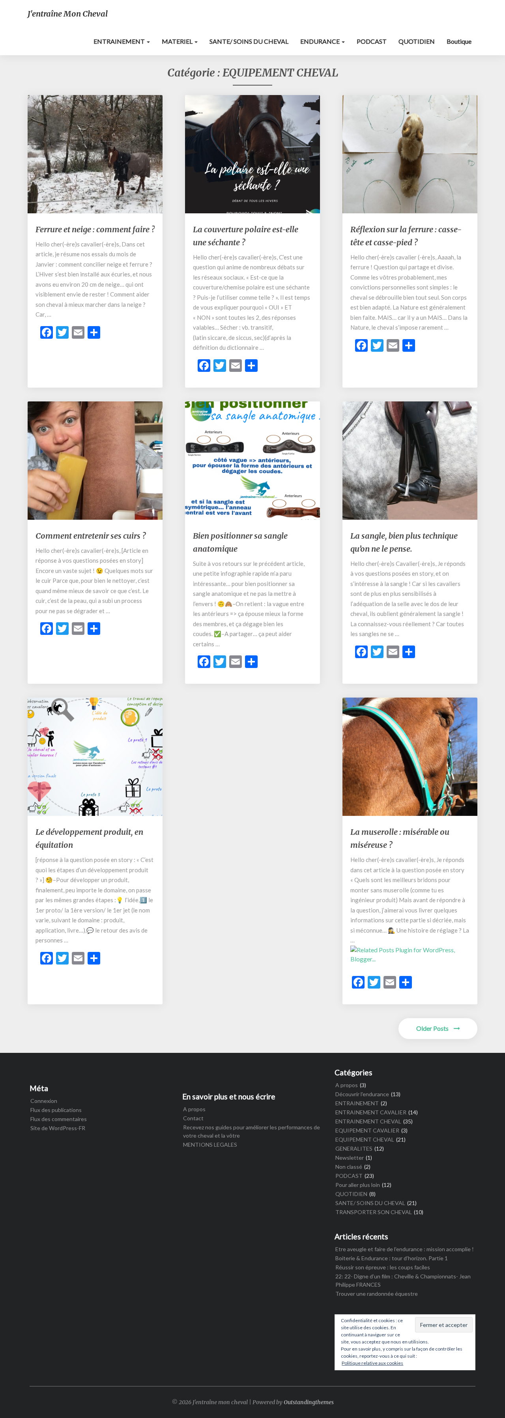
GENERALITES (353, 1148)
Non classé (348, 1166)
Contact (193, 1118)
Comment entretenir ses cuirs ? (91, 536)
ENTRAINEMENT (120, 41)
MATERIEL (178, 41)
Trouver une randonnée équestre (376, 1293)
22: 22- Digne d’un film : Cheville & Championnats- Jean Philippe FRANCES (403, 1280)
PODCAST (372, 41)
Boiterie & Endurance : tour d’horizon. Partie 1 (391, 1258)
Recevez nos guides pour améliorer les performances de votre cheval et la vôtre (251, 1131)
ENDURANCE (320, 41)
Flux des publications (56, 1109)
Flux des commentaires (58, 1119)
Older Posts (433, 1028)
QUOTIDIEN (416, 41)
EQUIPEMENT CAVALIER (367, 1130)
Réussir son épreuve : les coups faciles (382, 1267)
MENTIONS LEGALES (210, 1144)
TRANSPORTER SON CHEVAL (373, 1212)
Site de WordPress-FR (57, 1128)
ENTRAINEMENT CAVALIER (370, 1112)
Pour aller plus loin (357, 1184)
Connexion (43, 1100)
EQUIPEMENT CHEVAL (364, 1139)
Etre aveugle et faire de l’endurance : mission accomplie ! (404, 1249)
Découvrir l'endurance (362, 1094)
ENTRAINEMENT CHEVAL (368, 1121)
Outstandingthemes (309, 1402)
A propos (194, 1109)
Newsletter (349, 1157)
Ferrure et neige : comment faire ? (95, 229)
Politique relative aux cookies (372, 1363)
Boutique (459, 41)
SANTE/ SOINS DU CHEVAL (248, 41)
